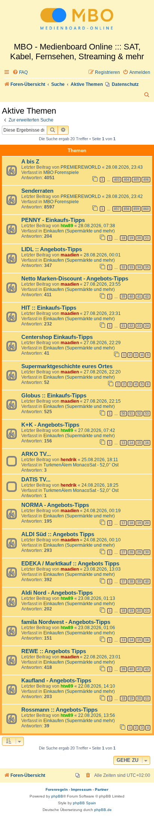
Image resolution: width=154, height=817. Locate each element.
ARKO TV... (36, 454)
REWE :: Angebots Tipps (53, 651)
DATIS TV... (35, 480)
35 (147, 267)
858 (126, 209)
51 (131, 413)
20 (139, 238)
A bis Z (30, 162)
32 (123, 267)
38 (131, 581)
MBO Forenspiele (61, 172)
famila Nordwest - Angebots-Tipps (65, 622)
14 (131, 443)
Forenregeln (57, 789)
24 (147, 326)
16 (147, 443)
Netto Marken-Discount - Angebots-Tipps (74, 279)
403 (117, 179)
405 (136, 179)
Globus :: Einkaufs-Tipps (53, 396)
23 (139, 326)
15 (139, 443)
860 (146, 209)
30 (147, 552)
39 (123, 296)
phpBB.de (103, 810)
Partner (101, 789)
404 (126, 179)
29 (139, 552)
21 (147, 238)
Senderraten (37, 191)
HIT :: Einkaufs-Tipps (48, 308)
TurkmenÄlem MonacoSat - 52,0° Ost (80, 465)
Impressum (81, 789)
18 (123, 238)
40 (131, 296)
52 (139, 413)
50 (123, 413)
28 (131, 552)
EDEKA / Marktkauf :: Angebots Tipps (70, 564)
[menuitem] (20, 72)
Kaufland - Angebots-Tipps (56, 681)
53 (147, 413)
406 (146, 179)
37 (123, 581)
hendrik (69, 459)
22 (131, 326)
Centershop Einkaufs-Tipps (57, 337)
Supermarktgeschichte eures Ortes (67, 366)
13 (123, 443)
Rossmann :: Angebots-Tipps (59, 710)
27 (123, 552)
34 (139, 267)
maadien (70, 255)
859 (136, 209)
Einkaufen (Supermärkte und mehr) (79, 231)
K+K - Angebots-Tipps (50, 425)
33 (131, 267)
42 (147, 296)
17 (123, 523)
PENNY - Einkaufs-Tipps (53, 220)
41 (139, 296)
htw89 (67, 225)
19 (131, 238)
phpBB (57, 796)
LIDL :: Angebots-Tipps (51, 249)
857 (117, 209)
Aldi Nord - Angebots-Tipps (57, 593)
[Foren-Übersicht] (77, 21)
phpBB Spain (84, 803)
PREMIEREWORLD (81, 167)
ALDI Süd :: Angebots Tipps (57, 534)
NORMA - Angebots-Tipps (55, 505)
